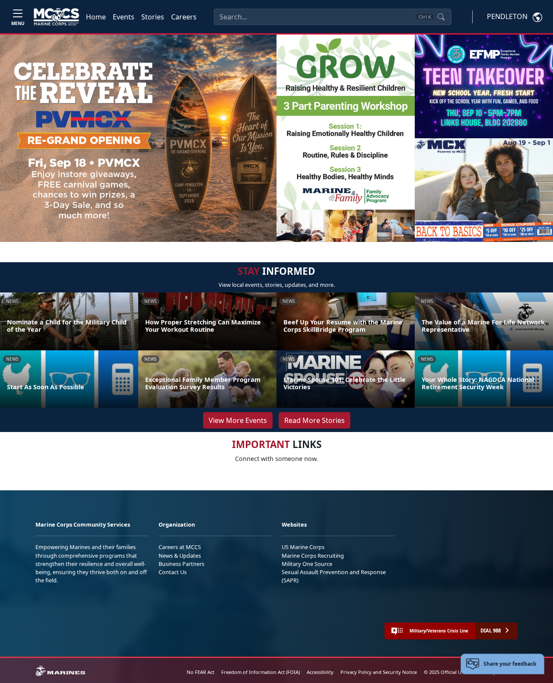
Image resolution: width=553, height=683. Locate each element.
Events (123, 17)
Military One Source (307, 564)
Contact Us (173, 572)
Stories (152, 17)
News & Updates (180, 555)
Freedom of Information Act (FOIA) (260, 672)
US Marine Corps (303, 547)
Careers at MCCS (180, 547)
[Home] (56, 17)
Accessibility (320, 672)
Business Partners (181, 564)
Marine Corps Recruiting (313, 555)
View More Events (238, 420)
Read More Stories (314, 420)
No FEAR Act (200, 672)
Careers (184, 17)
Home (96, 17)
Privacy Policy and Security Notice (378, 672)
